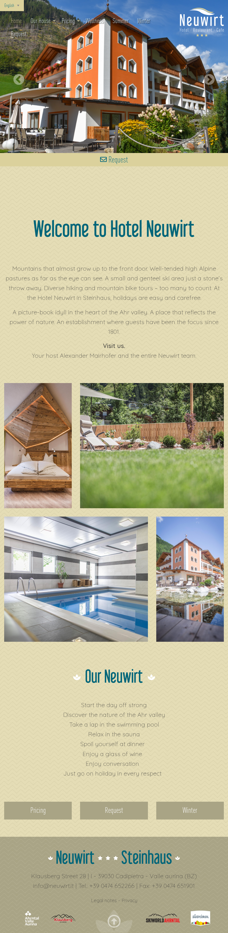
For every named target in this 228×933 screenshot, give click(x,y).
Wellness (95, 21)
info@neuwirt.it (53, 886)
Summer (120, 21)
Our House (41, 21)
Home (16, 21)
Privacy (129, 900)
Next (209, 76)
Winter (143, 21)
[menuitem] (16, 20)
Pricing (68, 21)
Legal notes (104, 900)
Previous (15, 76)
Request (19, 34)
